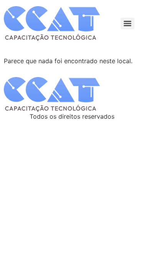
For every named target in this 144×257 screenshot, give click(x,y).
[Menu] (127, 23)
